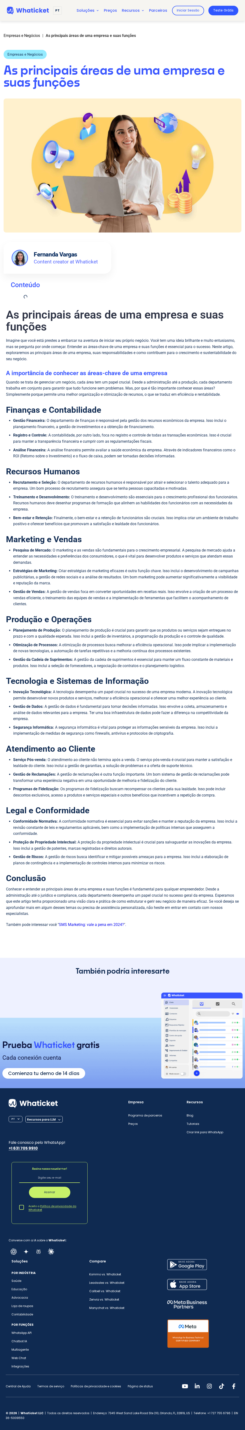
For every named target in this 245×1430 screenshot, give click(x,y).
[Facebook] (233, 1386)
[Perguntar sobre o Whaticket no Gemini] (26, 1251)
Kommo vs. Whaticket (105, 1274)
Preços (110, 10)
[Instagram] (209, 1386)
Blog (190, 1115)
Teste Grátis (223, 10)
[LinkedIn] (197, 1386)
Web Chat (18, 1358)
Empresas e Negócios (25, 54)
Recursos (131, 10)
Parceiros (158, 10)
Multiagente (20, 1350)
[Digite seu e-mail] (49, 1178)
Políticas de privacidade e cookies (96, 1386)
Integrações (20, 1366)
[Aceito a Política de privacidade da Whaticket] (21, 1207)
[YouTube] (184, 1386)
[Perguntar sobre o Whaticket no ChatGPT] (13, 1251)
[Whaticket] (28, 10)
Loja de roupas (22, 1306)
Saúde (16, 1281)
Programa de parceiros (145, 1115)
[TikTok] (221, 1386)
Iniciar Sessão (188, 10)
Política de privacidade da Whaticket (52, 1208)
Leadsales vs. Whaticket (106, 1283)
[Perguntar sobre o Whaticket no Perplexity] (38, 1251)
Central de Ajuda (18, 1386)
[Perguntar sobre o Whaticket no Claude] (51, 1251)
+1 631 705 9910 (23, 1148)
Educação (19, 1289)
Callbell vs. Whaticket (104, 1291)
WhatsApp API (21, 1333)
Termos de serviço (50, 1386)
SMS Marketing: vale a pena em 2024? (91, 924)
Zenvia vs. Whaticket (104, 1299)
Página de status (140, 1386)
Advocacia (19, 1298)
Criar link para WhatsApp (205, 1132)
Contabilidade (22, 1314)
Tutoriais (193, 1124)
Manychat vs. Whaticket (106, 1308)
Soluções (86, 10)
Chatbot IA (19, 1341)
